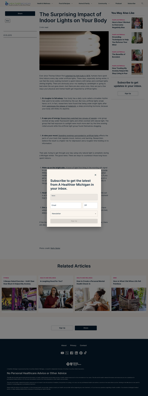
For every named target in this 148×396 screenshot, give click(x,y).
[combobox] (74, 214)
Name (53, 195)
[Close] (95, 175)
